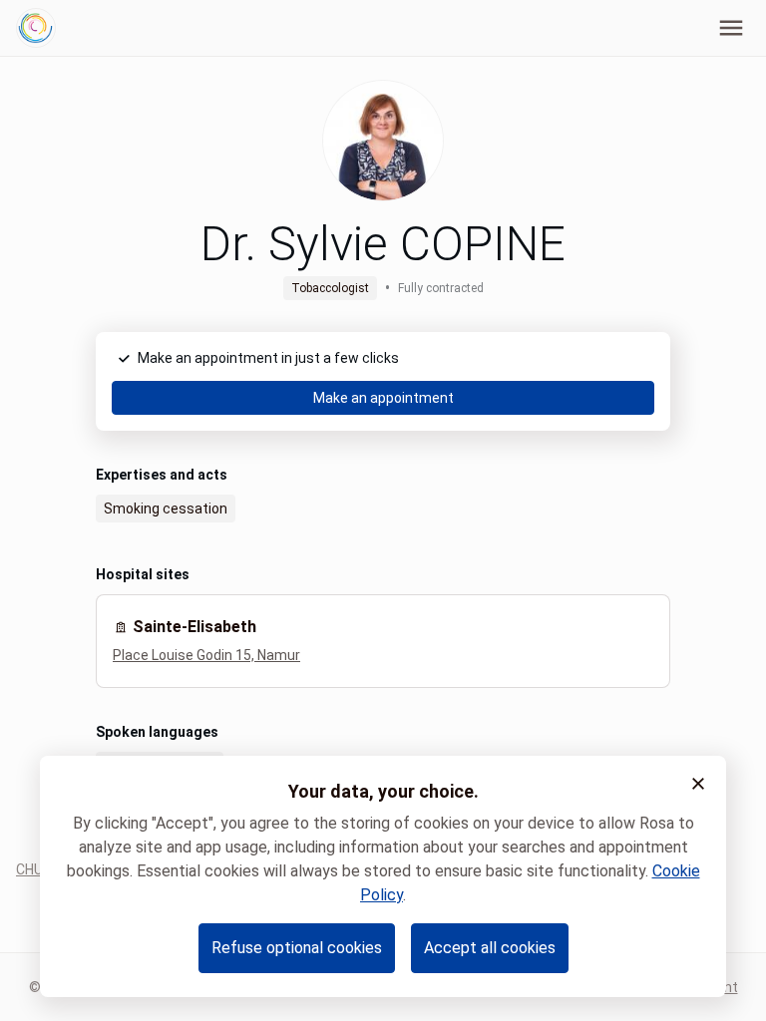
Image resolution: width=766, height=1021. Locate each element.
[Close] (698, 784)
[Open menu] (731, 28)
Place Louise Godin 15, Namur (206, 655)
